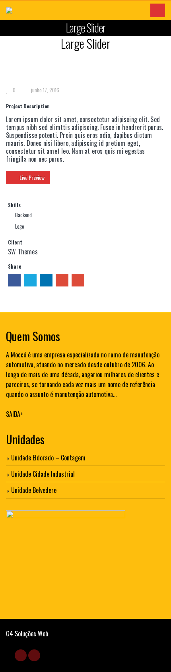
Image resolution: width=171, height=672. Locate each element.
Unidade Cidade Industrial (43, 474)
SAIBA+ (14, 414)
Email (78, 280)
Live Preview (32, 177)
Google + (62, 280)
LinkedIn (46, 280)
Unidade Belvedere (33, 490)
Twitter (30, 280)
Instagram (34, 655)
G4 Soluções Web (27, 633)
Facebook (14, 280)
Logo (19, 226)
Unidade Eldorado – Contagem (48, 457)
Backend (23, 215)
